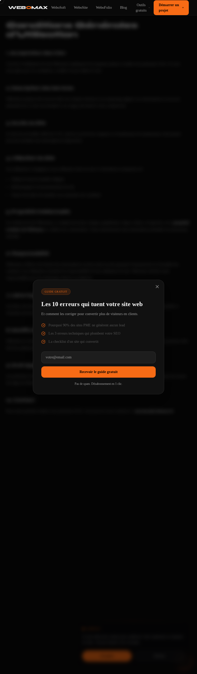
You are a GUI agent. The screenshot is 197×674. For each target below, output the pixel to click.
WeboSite (81, 7)
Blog (123, 7)
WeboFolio (104, 7)
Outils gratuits (141, 7)
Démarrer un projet (169, 7)
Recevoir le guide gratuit (99, 372)
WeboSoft (58, 7)
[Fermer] (157, 286)
